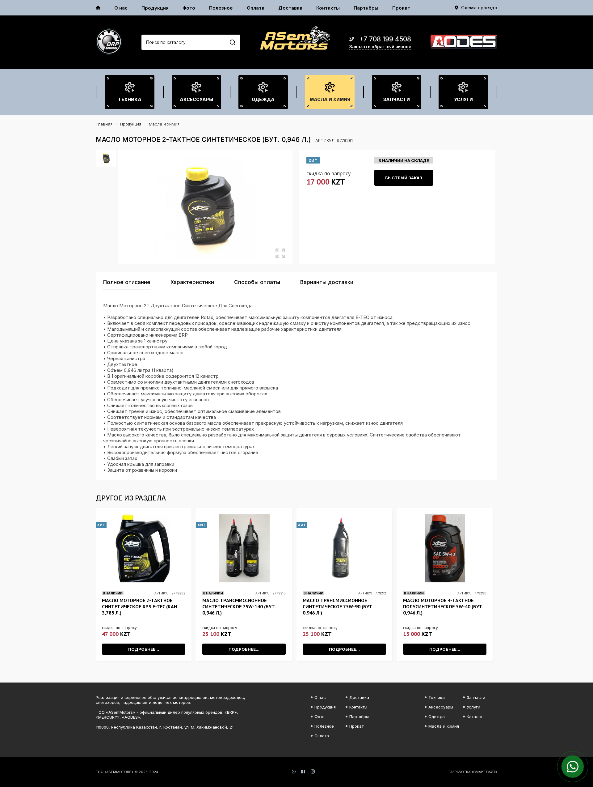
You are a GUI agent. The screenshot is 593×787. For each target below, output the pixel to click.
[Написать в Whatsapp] (572, 766)
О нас (121, 8)
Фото (189, 8)
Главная (104, 123)
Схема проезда (479, 8)
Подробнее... (143, 649)
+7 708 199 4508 (385, 39)
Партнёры (366, 8)
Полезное (221, 8)
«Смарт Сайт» (484, 772)
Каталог (475, 716)
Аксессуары (196, 99)
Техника (129, 99)
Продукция (155, 8)
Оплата (255, 8)
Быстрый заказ (403, 177)
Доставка (290, 8)
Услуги (463, 99)
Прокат (401, 8)
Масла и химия (330, 99)
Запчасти (396, 99)
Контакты (328, 8)
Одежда (263, 99)
